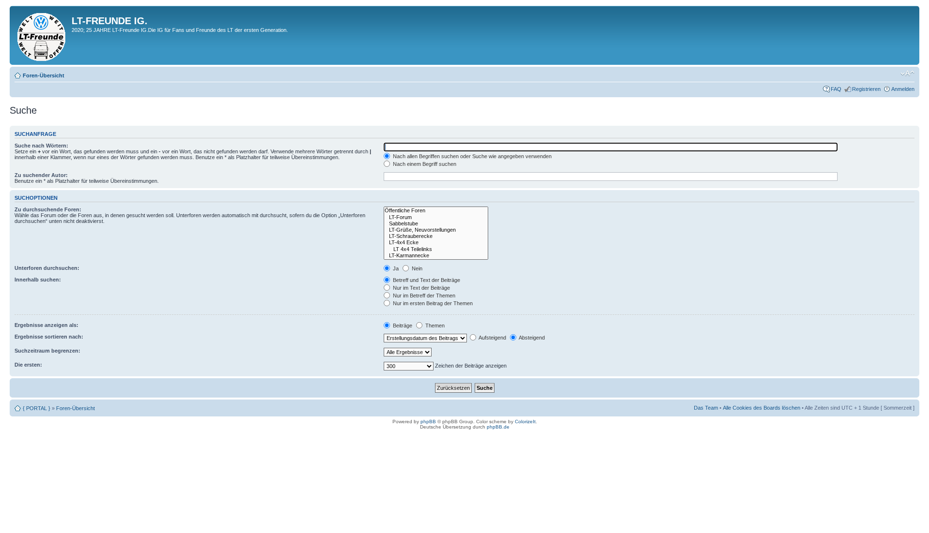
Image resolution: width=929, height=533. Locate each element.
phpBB (428, 421)
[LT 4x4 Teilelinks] (436, 249)
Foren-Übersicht (43, 75)
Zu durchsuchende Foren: (48, 209)
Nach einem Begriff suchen (423, 164)
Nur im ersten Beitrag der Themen (432, 303)
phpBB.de (498, 426)
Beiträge (401, 325)
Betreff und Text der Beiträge (425, 280)
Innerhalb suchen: (38, 279)
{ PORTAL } (36, 408)
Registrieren (866, 89)
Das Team (706, 408)
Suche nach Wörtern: (41, 145)
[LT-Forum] (436, 217)
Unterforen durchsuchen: (47, 268)
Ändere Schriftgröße (907, 73)
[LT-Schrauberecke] (436, 236)
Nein (416, 268)
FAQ (836, 89)
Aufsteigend (492, 338)
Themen (434, 325)
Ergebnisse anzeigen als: (46, 325)
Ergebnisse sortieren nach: (49, 337)
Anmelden (902, 89)
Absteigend (531, 338)
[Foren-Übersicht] (42, 35)
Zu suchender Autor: (41, 175)
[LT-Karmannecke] (436, 255)
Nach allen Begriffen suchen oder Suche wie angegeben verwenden (471, 156)
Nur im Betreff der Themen (423, 295)
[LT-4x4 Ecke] (436, 242)
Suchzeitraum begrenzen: (47, 351)
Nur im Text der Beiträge (420, 288)
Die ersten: (28, 365)
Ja (395, 268)
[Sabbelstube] (436, 224)
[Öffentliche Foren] (436, 210)
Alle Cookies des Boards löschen (761, 408)
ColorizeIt (525, 421)
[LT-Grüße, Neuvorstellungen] (436, 230)
